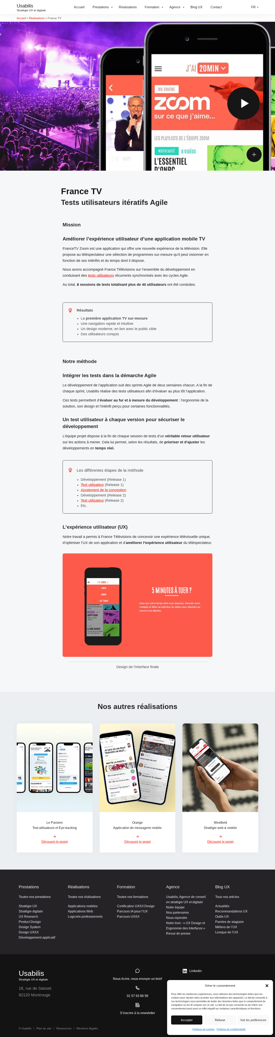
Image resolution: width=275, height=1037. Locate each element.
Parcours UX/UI (128, 916)
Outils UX (222, 916)
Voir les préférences (253, 1020)
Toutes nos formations (132, 897)
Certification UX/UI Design (136, 906)
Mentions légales (87, 1028)
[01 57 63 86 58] (137, 987)
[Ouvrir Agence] (184, 7)
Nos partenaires (177, 912)
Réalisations (36, 18)
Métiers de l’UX (226, 927)
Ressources (63, 1028)
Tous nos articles (227, 897)
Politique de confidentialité (231, 1029)
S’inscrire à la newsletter (137, 1013)
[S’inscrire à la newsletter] (137, 1005)
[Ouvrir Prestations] (112, 7)
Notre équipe (175, 907)
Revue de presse (178, 933)
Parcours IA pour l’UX (132, 911)
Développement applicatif (37, 937)
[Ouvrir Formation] (162, 7)
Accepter (187, 1020)
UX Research (28, 916)
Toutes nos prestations (35, 897)
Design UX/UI (28, 932)
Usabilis (31, 973)
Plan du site (43, 1028)
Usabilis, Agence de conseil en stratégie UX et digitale (186, 899)
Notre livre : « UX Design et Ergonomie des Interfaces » (185, 925)
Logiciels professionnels (85, 916)
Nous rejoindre (176, 917)
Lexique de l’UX (226, 932)
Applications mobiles (83, 906)
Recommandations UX (231, 911)
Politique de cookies (203, 1029)
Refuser (220, 1020)
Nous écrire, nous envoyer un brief (137, 978)
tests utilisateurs (101, 275)
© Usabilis (25, 1028)
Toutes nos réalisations (84, 897)
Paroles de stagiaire (229, 921)
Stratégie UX (28, 906)
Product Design (30, 921)
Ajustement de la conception (103, 490)
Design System (29, 927)
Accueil (21, 18)
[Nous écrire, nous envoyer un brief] (137, 970)
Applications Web (80, 911)
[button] (267, 986)
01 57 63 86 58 (137, 996)
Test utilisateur (92, 485)
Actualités (222, 906)
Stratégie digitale (31, 911)
